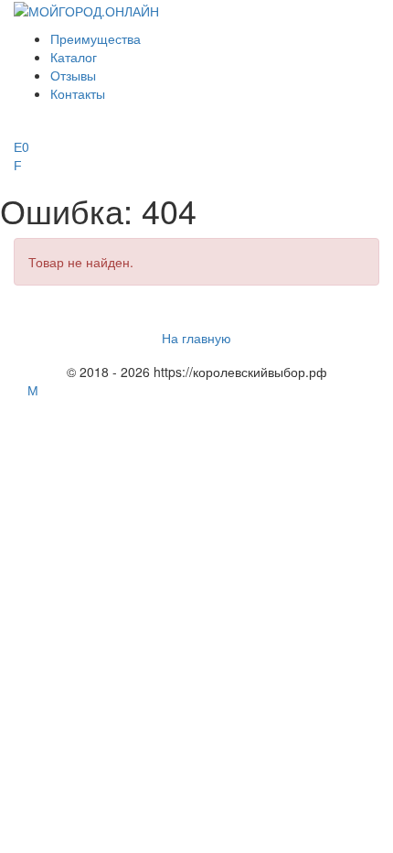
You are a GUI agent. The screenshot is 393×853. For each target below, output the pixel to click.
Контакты (77, 93)
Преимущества (95, 38)
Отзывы (73, 75)
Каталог (73, 57)
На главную (196, 338)
